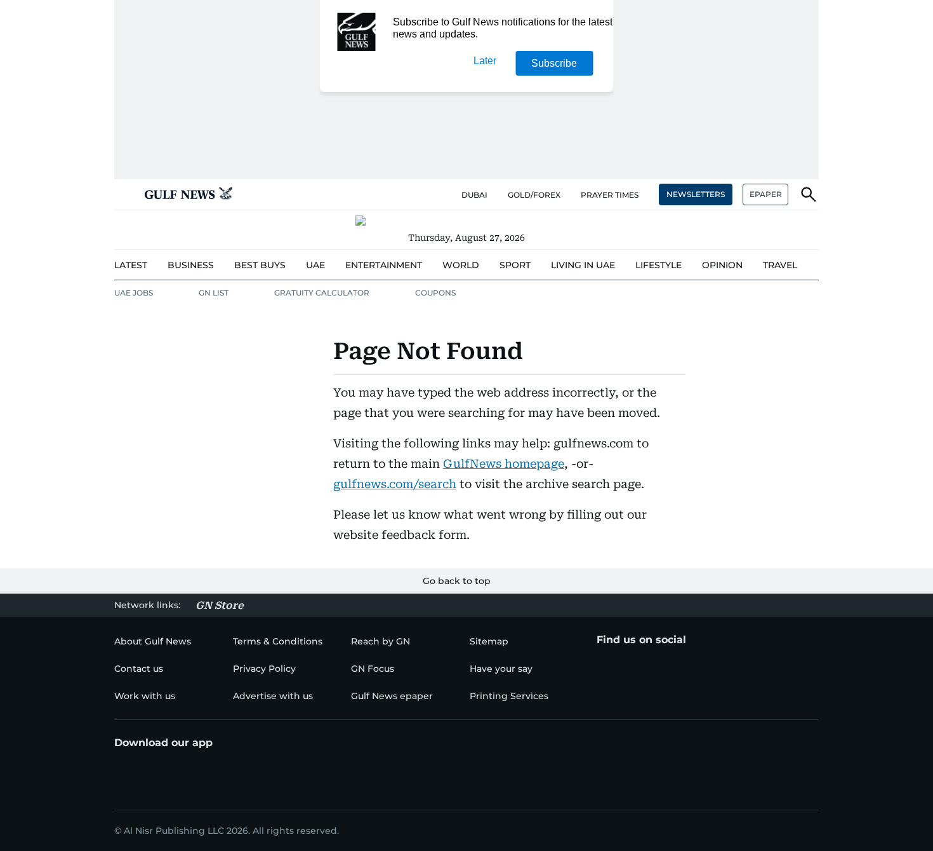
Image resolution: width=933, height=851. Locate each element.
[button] (124, 194)
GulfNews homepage (503, 463)
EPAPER (766, 194)
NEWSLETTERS (695, 194)
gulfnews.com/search (394, 484)
